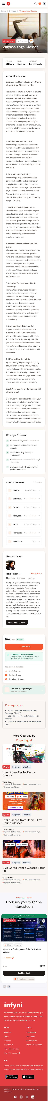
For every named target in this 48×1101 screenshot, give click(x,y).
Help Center (31, 1036)
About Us (7, 1032)
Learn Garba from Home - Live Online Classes (22, 821)
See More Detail (24, 973)
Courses (12, 11)
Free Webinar (31, 1032)
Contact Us (8, 1045)
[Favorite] (31, 41)
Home (3, 11)
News (6, 1036)
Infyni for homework (12, 1053)
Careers (7, 1040)
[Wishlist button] (43, 921)
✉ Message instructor (16, 622)
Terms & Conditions (34, 1045)
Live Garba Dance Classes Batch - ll (23, 869)
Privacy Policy (31, 1040)
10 (45, 987)
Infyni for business (11, 1049)
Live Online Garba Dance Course (19, 773)
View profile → (36, 573)
